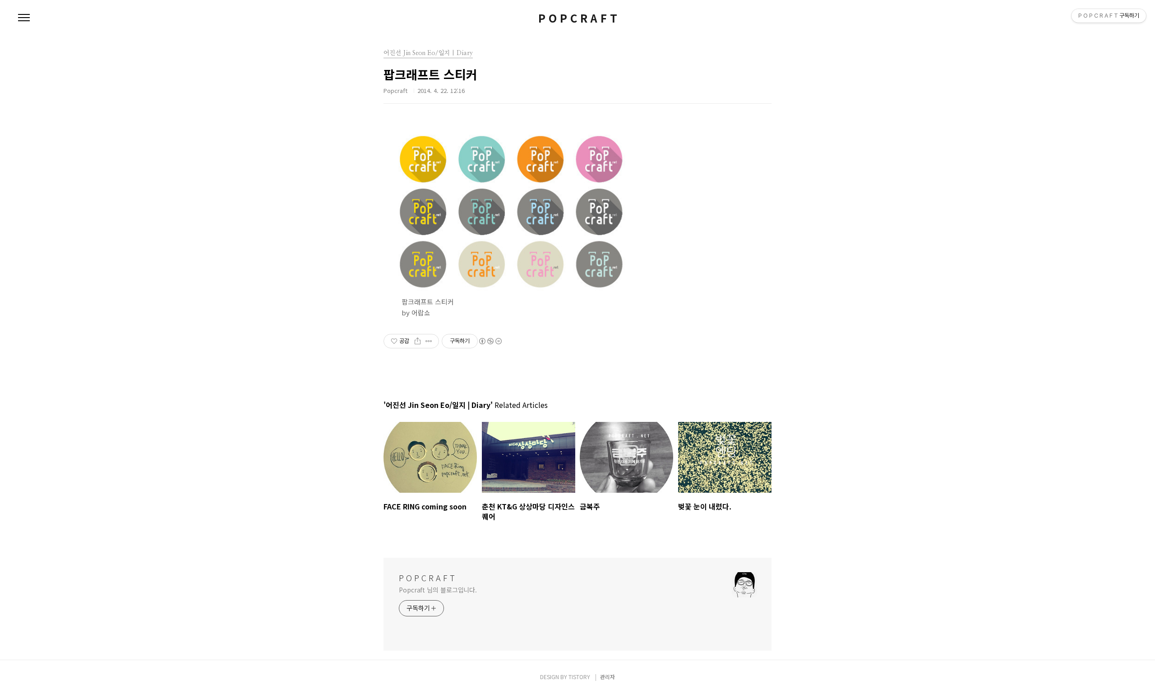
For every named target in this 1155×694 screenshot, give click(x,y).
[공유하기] (417, 341)
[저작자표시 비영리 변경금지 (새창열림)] (490, 341)
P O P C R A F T (577, 18)
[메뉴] (24, 18)
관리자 (607, 676)
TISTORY (579, 676)
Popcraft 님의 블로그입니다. (438, 589)
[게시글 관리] (428, 341)
